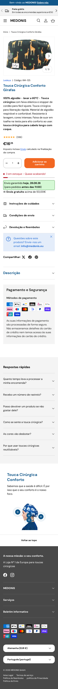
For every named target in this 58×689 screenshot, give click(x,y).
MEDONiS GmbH (18, 670)
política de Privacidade (37, 678)
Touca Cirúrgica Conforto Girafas (26, 32)
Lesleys (7, 80)
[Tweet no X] (23, 257)
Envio (23, 149)
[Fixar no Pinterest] (36, 257)
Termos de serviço (24, 675)
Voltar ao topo (29, 540)
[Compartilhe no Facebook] (30, 257)
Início (5, 32)
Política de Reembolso (13, 678)
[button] (52, 20)
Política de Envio (10, 681)
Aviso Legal (8, 675)
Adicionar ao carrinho (40, 163)
